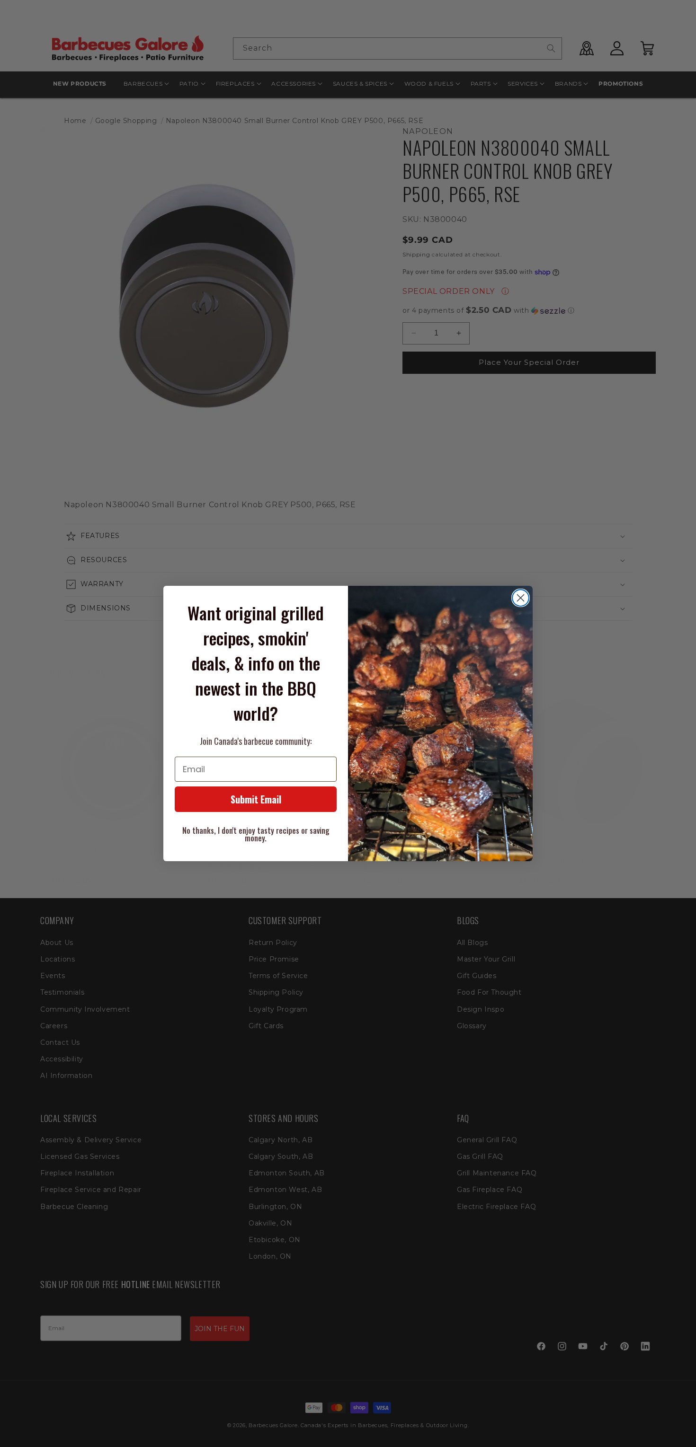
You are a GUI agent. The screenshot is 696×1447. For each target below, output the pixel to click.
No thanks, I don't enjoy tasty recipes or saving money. (256, 834)
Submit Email (256, 799)
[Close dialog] (520, 598)
